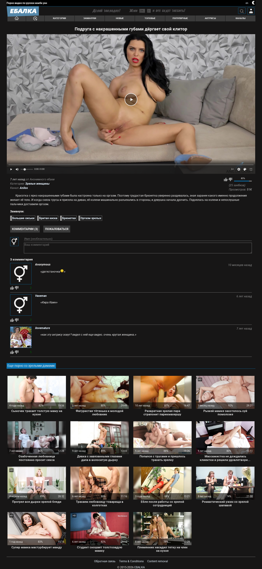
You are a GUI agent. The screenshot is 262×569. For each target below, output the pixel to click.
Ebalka (139, 567)
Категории (59, 18)
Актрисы (210, 18)
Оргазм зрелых (91, 218)
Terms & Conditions (131, 561)
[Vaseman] (21, 305)
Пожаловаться (56, 229)
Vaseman (41, 295)
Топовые (150, 18)
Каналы (240, 18)
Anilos (24, 188)
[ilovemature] (21, 338)
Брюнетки (69, 218)
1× (232, 169)
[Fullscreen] (251, 169)
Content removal (157, 561)
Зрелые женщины (37, 183)
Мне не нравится (230, 179)
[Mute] (17, 169)
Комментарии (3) (25, 229)
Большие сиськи (23, 218)
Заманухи (89, 18)
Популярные (180, 18)
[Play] (131, 99)
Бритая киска (48, 218)
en (247, 3)
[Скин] (245, 169)
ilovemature (42, 328)
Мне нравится (226, 179)
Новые (120, 18)
